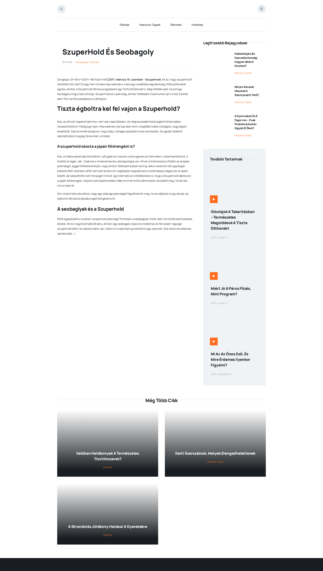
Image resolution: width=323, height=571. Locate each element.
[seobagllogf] (161, 566)
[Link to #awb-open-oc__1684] (261, 9)
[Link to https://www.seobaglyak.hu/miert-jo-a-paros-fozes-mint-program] (214, 276)
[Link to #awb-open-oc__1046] (61, 9)
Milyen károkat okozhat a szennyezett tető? (247, 91)
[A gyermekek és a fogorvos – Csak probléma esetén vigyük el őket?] (216, 115)
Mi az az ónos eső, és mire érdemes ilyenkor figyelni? (230, 359)
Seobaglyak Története (87, 62)
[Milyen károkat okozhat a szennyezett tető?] (216, 85)
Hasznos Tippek (243, 72)
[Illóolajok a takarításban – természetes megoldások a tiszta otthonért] (234, 168)
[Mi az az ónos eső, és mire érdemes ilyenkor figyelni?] (234, 311)
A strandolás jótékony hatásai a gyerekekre (107, 526)
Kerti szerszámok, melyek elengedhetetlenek (215, 453)
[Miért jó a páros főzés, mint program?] (234, 245)
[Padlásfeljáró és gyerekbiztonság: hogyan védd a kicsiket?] (216, 52)
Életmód (107, 467)
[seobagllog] (161, 6)
